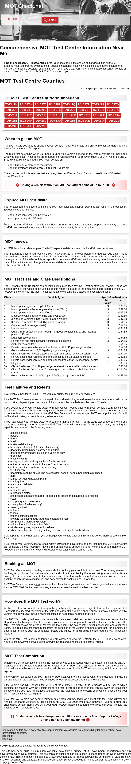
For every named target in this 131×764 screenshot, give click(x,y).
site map (7, 738)
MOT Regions (87, 88)
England (99, 88)
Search (52, 19)
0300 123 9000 (69, 702)
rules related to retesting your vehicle (86, 690)
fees (37, 584)
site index (7, 735)
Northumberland (112, 88)
